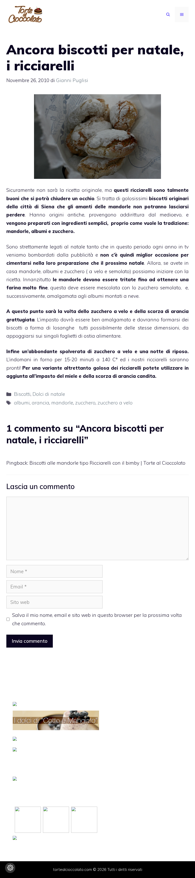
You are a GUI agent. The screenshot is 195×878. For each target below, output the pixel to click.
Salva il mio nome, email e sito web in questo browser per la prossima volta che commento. (97, 619)
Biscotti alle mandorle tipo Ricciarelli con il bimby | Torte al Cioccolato (107, 463)
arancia (127, 376)
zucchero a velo (115, 403)
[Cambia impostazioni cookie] (10, 868)
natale (135, 263)
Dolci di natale (48, 394)
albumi (22, 403)
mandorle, (30, 271)
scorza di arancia (168, 311)
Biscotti (22, 394)
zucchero (85, 403)
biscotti (159, 198)
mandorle (119, 206)
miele (71, 376)
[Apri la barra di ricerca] (168, 14)
